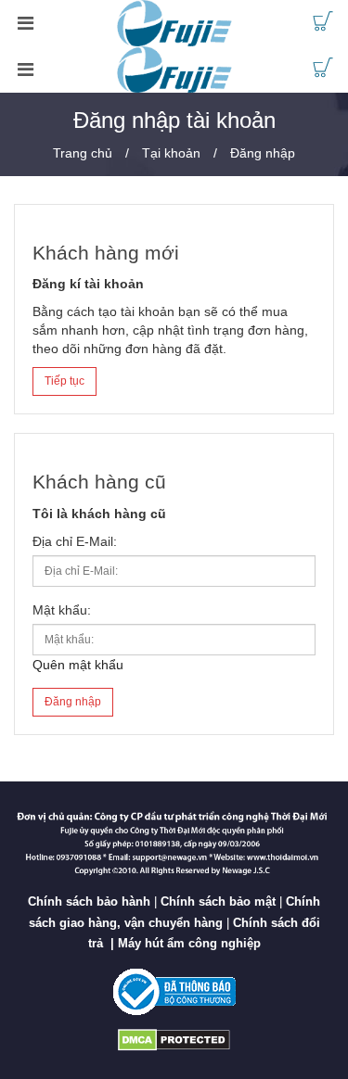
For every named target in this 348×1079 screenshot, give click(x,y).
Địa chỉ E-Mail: (74, 541)
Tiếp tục (64, 380)
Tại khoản (171, 153)
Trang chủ (82, 153)
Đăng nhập (262, 153)
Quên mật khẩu (77, 664)
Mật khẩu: (61, 610)
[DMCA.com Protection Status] (174, 1040)
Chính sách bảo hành (89, 901)
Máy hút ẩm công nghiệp (189, 943)
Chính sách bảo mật (218, 901)
